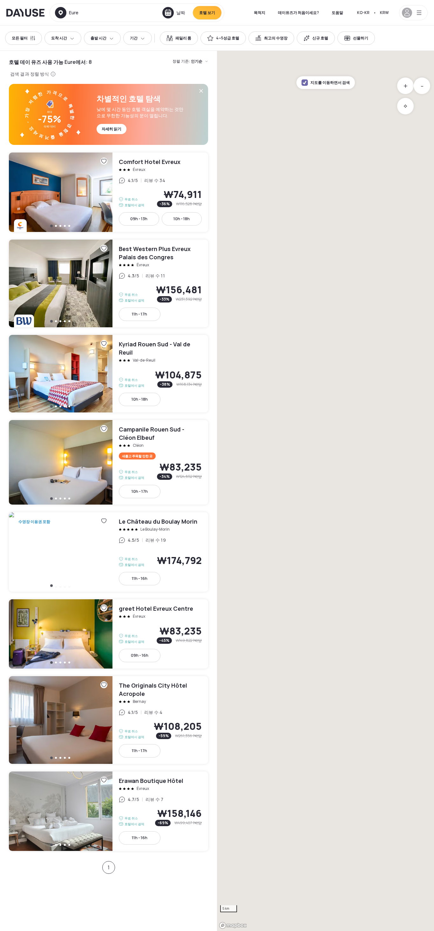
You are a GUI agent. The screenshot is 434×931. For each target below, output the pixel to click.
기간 (134, 38)
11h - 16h (139, 578)
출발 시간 (98, 38)
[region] (325, 491)
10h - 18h (181, 218)
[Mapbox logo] (233, 925)
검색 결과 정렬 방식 (29, 74)
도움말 (337, 12)
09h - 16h (139, 655)
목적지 (259, 12)
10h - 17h (140, 491)
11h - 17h (139, 314)
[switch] (179, 38)
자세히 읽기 (111, 129)
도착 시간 (59, 38)
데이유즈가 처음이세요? (298, 12)
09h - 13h (138, 218)
